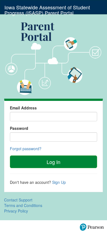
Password (19, 128)
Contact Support (18, 200)
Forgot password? (25, 148)
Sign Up (59, 182)
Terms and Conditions (23, 205)
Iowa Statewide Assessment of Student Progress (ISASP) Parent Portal (47, 9)
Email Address (23, 108)
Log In (53, 161)
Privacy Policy (16, 211)
